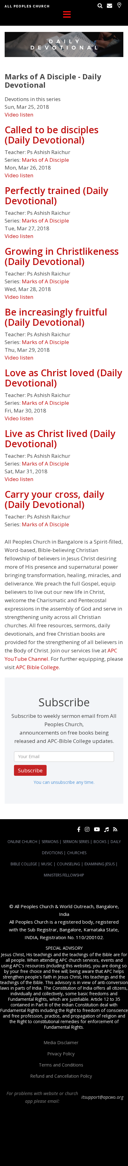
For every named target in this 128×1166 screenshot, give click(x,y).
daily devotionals (79, 1146)
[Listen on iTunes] (106, 829)
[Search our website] (100, 5)
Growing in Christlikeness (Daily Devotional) (62, 256)
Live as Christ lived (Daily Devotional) (60, 438)
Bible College (24, 864)
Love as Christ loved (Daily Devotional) (63, 377)
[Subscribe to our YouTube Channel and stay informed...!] (97, 829)
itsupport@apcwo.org (102, 1097)
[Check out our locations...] (119, 5)
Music (47, 864)
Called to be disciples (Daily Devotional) (51, 134)
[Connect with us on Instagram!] (87, 829)
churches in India (106, 1135)
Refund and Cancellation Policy (61, 1076)
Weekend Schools (89, 1151)
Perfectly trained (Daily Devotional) (56, 195)
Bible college (106, 1146)
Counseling (68, 864)
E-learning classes (56, 1151)
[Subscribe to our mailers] (109, 5)
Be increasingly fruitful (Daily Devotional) (56, 317)
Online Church (22, 841)
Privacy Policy (61, 1054)
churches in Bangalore (63, 1135)
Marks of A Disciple (45, 159)
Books (100, 841)
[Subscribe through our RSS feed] (115, 829)
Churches (76, 852)
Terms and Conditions (61, 1065)
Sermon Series (76, 841)
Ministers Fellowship (64, 875)
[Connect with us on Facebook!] (78, 829)
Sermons (50, 841)
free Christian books (44, 1146)
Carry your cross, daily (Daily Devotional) (54, 499)
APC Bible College (37, 667)
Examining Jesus (100, 864)
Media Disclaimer (60, 1042)
